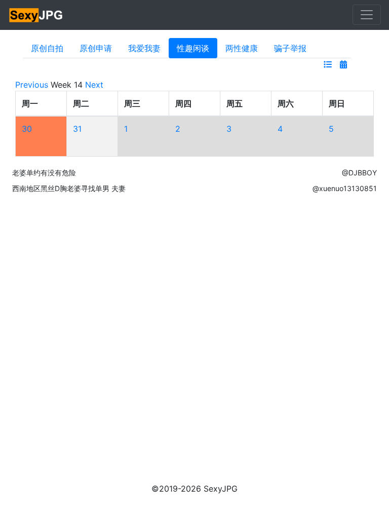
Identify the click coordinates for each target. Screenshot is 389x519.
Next (94, 85)
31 (77, 129)
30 (27, 129)
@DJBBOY (359, 172)
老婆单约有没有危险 (44, 172)
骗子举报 (290, 48)
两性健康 (241, 48)
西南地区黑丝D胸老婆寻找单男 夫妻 (69, 188)
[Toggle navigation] (367, 15)
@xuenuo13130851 (345, 188)
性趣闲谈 (193, 48)
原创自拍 (47, 48)
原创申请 (96, 48)
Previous (31, 85)
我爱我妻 (144, 48)
